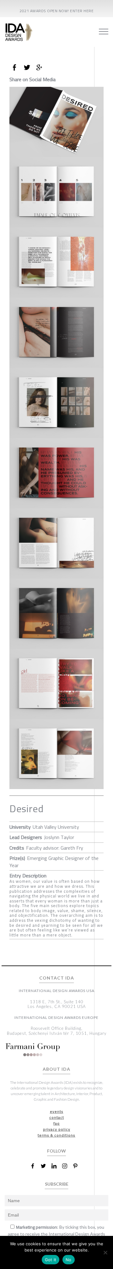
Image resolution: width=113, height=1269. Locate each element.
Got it (50, 1259)
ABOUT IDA (56, 1069)
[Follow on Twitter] (46, 1165)
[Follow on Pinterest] (78, 1165)
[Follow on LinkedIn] (56, 1165)
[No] (105, 1252)
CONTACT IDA (56, 977)
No (69, 1259)
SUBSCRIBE (56, 1184)
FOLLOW (56, 1150)
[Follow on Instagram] (67, 1165)
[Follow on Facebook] (35, 1165)
